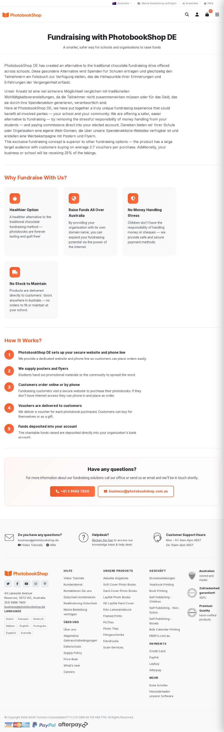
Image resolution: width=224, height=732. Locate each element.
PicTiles (108, 622)
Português (39, 625)
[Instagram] (35, 583)
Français (23, 618)
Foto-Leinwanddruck (117, 609)
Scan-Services (113, 647)
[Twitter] (8, 583)
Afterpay (155, 670)
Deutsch (38, 618)
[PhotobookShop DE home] (22, 15)
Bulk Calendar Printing (164, 629)
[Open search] (187, 14)
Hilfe (210, 3)
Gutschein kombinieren (79, 597)
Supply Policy (73, 652)
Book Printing (158, 590)
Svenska (26, 632)
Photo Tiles (111, 628)
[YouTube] (26, 583)
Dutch (9, 618)
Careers (69, 671)
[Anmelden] (197, 14)
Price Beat (71, 659)
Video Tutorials (32, 545)
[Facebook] (17, 583)
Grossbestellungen (162, 578)
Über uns (70, 629)
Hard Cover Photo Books (120, 590)
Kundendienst (73, 584)
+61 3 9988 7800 (75, 491)
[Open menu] (217, 14)
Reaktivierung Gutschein (80, 603)
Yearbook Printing (161, 584)
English (24, 625)
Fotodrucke (111, 641)
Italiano (10, 625)
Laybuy (154, 663)
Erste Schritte (158, 685)
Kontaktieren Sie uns (78, 590)
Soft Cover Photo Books (119, 584)
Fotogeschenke (113, 634)
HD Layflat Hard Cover (118, 603)
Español (11, 632)
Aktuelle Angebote (115, 578)
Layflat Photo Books (116, 597)
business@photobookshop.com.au (138, 491)
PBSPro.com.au (159, 635)
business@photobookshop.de (38, 540)
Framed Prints (112, 616)
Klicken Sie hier (102, 540)
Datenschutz (72, 646)
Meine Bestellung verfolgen (159, 3)
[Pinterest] (45, 583)
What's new (72, 665)
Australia (123, 3)
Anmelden (192, 3)
